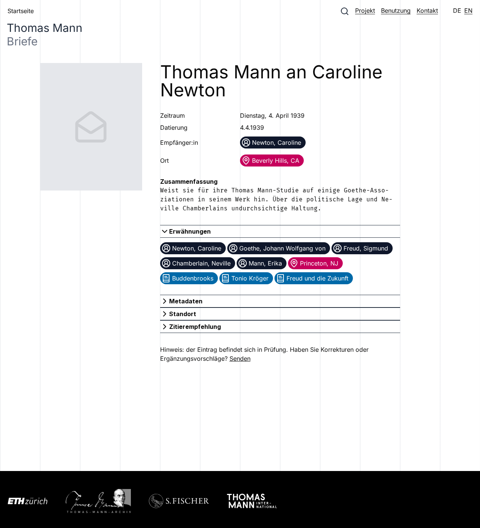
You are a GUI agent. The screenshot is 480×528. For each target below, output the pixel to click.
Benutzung (396, 10)
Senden (240, 358)
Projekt (365, 10)
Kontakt (427, 10)
